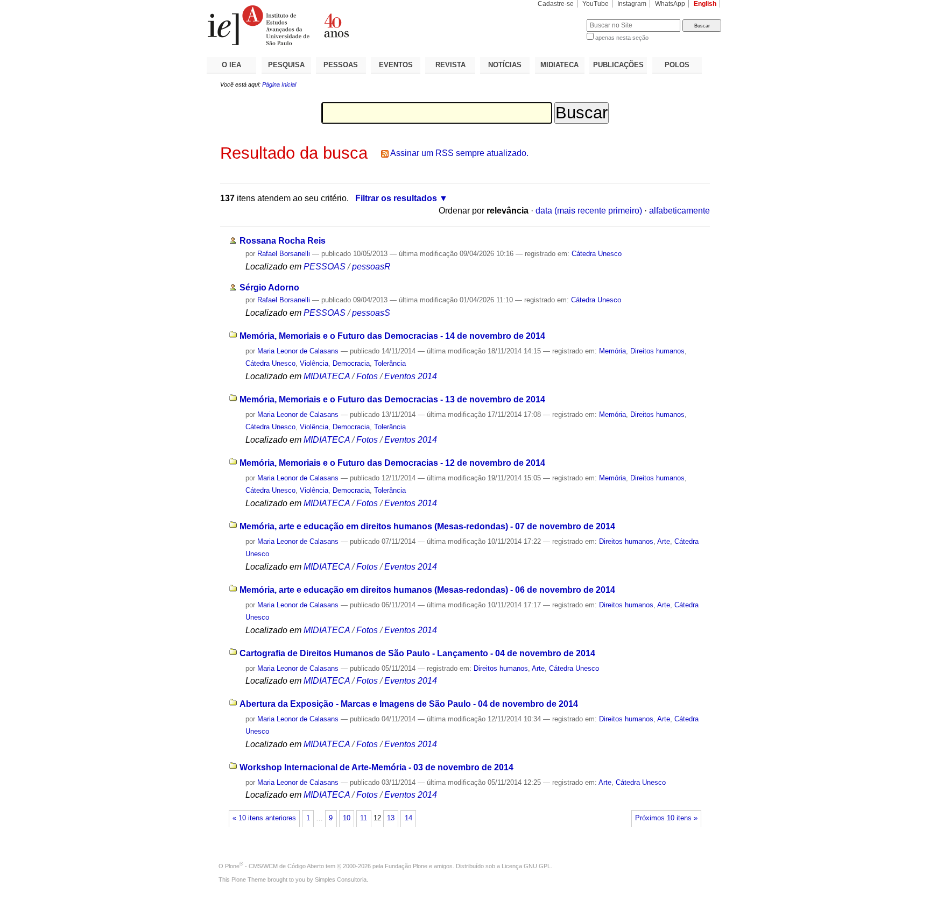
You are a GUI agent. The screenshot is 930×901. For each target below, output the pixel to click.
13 (390, 818)
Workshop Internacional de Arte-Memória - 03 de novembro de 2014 (376, 767)
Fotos (367, 376)
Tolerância (390, 363)
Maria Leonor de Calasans (298, 351)
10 (346, 818)
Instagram (631, 4)
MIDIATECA (559, 65)
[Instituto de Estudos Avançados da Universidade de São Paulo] (336, 25)
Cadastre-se (556, 4)
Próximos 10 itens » (666, 818)
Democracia (351, 363)
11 (363, 818)
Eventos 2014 (410, 376)
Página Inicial (279, 84)
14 (408, 818)
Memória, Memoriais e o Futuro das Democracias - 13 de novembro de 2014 (392, 399)
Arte (663, 541)
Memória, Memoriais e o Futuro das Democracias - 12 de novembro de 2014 (392, 462)
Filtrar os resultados (396, 198)
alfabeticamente (679, 210)
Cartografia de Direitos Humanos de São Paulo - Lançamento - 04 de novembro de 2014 (417, 653)
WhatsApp (670, 4)
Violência (314, 363)
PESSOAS (340, 65)
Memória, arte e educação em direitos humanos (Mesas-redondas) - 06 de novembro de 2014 (427, 589)
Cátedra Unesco (597, 254)
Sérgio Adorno (269, 287)
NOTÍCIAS (505, 65)
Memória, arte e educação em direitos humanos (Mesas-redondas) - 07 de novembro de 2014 (427, 526)
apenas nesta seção (622, 37)
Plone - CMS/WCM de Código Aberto (274, 866)
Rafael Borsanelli (283, 254)
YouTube (595, 4)
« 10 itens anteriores (264, 818)
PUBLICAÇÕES (618, 65)
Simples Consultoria (341, 879)
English (705, 4)
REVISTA (450, 65)
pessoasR (371, 266)
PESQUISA (286, 65)
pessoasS (371, 312)
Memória (612, 351)
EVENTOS (396, 65)
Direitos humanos (657, 351)
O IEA (231, 65)
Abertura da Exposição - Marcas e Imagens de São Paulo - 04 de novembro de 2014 (408, 703)
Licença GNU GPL (526, 866)
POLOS (677, 65)
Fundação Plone (406, 866)
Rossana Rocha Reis (282, 240)
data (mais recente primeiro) (589, 210)
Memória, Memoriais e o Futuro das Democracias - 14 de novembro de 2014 (392, 335)
